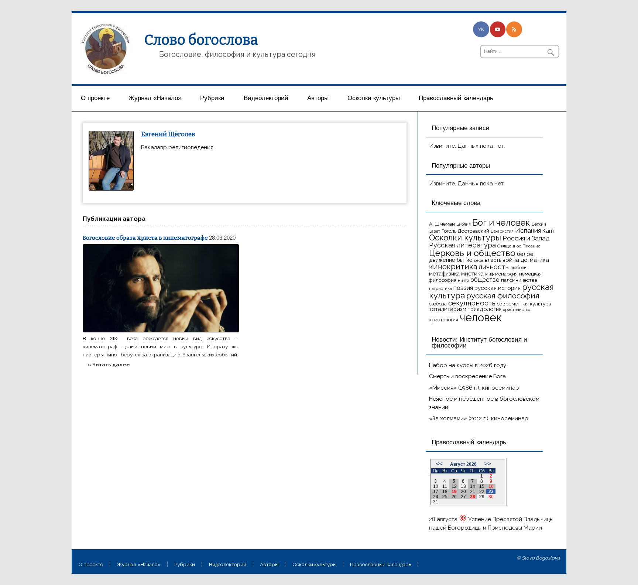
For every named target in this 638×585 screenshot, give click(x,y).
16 (491, 486)
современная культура (524, 304)
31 (435, 501)
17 (435, 491)
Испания (528, 230)
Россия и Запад (526, 238)
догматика (535, 259)
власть (493, 260)
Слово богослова (201, 39)
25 (444, 496)
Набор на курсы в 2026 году (467, 365)
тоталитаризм (447, 309)
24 (435, 496)
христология (443, 319)
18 (444, 491)
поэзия (463, 287)
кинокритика (453, 266)
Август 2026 (463, 464)
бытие (465, 260)
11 (444, 486)
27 (463, 496)
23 (491, 491)
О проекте (95, 98)
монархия (506, 274)
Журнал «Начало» (154, 98)
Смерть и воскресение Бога (467, 376)
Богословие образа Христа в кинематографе (145, 238)
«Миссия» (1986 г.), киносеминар (474, 387)
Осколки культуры (373, 98)
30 (491, 496)
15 (481, 486)
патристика (440, 288)
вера (478, 260)
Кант (548, 231)
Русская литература (462, 245)
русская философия (502, 295)
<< (439, 464)
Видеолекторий (266, 98)
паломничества (519, 280)
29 (481, 496)
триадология (484, 309)
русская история (497, 288)
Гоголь (449, 231)
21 (472, 491)
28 (472, 496)
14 (472, 486)
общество (485, 279)
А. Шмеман (442, 224)
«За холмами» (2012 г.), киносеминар (478, 418)
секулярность (471, 303)
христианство (516, 309)
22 (481, 491)
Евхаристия (502, 231)
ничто (463, 280)
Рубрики (212, 98)
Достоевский (473, 231)
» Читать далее (109, 364)
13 (463, 486)
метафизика (444, 273)
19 (454, 491)
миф (489, 274)
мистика (472, 273)
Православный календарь (456, 98)
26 (454, 496)
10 (435, 486)
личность (493, 267)
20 (463, 491)
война (510, 259)
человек (481, 317)
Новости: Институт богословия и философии (479, 342)
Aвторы (318, 98)
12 (454, 486)
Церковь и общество (472, 253)
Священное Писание (519, 246)
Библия (463, 224)
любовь (518, 267)
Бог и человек (501, 223)
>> (487, 464)
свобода (438, 304)
